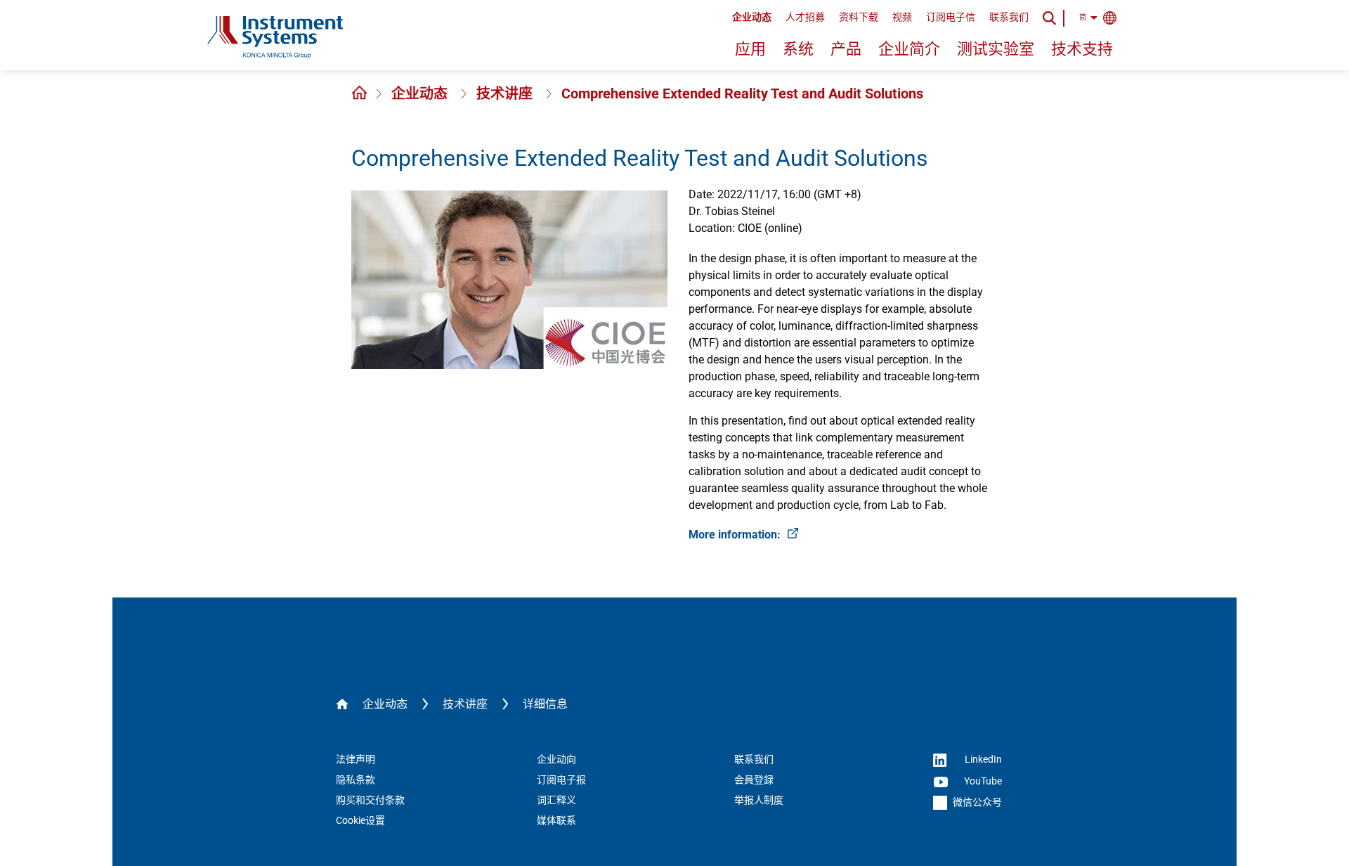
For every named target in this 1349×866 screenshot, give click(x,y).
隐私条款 (355, 779)
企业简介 (909, 49)
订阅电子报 (561, 779)
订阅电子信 (950, 16)
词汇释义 (556, 800)
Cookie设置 (360, 820)
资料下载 (858, 16)
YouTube (982, 781)
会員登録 (754, 779)
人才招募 (805, 16)
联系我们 (1009, 16)
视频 (902, 16)
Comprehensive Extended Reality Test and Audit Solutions (742, 93)
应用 (750, 49)
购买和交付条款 (370, 800)
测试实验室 (995, 49)
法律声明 (355, 759)
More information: (736, 534)
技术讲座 (506, 93)
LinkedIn (982, 759)
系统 (798, 49)
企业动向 (556, 759)
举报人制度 (758, 800)
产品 (845, 49)
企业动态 (751, 16)
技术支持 (1082, 49)
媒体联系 (556, 820)
